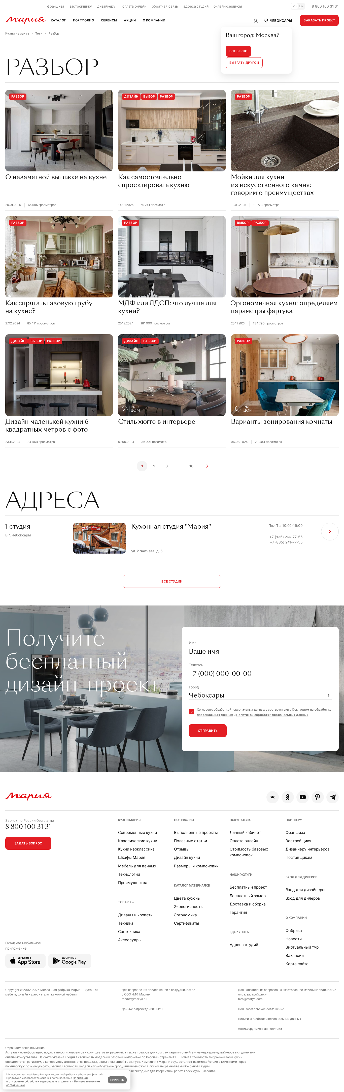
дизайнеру (106, 6)
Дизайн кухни (187, 857)
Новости (294, 938)
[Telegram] (332, 797)
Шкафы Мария (131, 857)
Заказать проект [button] (319, 20)
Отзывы (181, 849)
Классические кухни (137, 840)
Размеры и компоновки (196, 866)
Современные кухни (137, 832)
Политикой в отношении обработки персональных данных (47, 1079)
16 (191, 466)
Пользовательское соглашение (261, 1009)
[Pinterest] (318, 797)
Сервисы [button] (109, 20)
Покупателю (241, 820)
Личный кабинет (245, 832)
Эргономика (185, 915)
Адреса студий (244, 944)
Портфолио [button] (83, 20)
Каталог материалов (192, 885)
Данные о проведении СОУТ (142, 1009)
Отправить (208, 731)
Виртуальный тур (302, 947)
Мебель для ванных (137, 866)
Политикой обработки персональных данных (272, 715)
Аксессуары (130, 939)
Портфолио (184, 820)
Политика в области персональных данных (269, 1019)
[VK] (272, 797)
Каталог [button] (58, 20)
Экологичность (188, 906)
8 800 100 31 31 (325, 6)
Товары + (126, 902)
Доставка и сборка (248, 904)
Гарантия (238, 912)
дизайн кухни (27, 994)
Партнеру (294, 820)
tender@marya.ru (134, 999)
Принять (117, 1079)
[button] (278, 20)
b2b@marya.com (250, 999)
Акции (130, 20)
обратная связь (165, 6)
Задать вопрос (28, 843)
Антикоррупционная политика (260, 1028)
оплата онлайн (134, 6)
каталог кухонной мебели (58, 994)
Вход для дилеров (301, 877)
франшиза (55, 6)
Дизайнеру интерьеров (308, 849)
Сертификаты (186, 923)
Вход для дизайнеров (306, 889)
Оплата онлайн (244, 840)
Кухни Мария (129, 820)
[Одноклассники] (288, 797)
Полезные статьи (190, 840)
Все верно (238, 51)
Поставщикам (299, 857)
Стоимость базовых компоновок (249, 852)
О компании (296, 918)
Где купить (239, 932)
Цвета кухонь (187, 898)
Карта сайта (297, 963)
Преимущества (132, 882)
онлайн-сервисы (228, 6)
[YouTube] (302, 797)
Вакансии (295, 955)
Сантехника (129, 931)
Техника (125, 923)
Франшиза (295, 832)
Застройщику (298, 840)
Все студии (172, 581)
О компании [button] (154, 20)
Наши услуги (241, 874)
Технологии (129, 874)
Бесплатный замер (248, 895)
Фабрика (294, 930)
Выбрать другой (244, 63)
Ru (295, 6)
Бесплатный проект (248, 887)
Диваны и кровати (135, 915)
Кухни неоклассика (136, 849)
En (301, 6)
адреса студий (195, 6)
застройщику (81, 6)
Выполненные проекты (196, 832)
